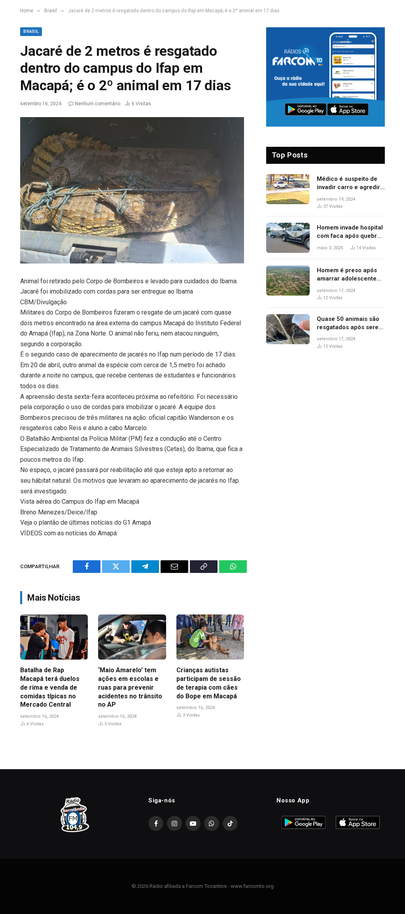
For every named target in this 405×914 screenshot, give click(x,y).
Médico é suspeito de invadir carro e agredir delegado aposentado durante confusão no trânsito (348, 183)
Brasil (31, 31)
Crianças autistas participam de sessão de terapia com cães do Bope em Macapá (208, 683)
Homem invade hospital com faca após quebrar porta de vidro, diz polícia (350, 232)
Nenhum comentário (97, 103)
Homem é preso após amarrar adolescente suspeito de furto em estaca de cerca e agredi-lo (347, 275)
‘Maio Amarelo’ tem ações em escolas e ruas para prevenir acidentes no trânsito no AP (130, 687)
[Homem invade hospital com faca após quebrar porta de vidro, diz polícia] (288, 238)
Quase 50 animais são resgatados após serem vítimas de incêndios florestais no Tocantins (350, 323)
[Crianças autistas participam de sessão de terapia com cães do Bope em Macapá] (210, 637)
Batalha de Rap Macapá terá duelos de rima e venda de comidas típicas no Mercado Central (49, 687)
